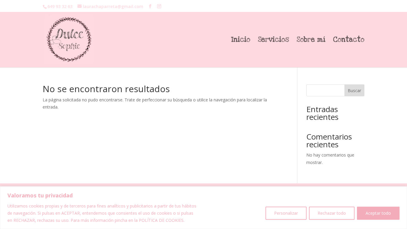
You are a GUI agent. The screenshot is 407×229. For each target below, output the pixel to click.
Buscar (354, 90)
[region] (203, 207)
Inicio (240, 41)
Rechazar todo (332, 213)
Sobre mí (311, 41)
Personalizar (286, 213)
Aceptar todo (378, 213)
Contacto (348, 41)
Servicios (273, 41)
